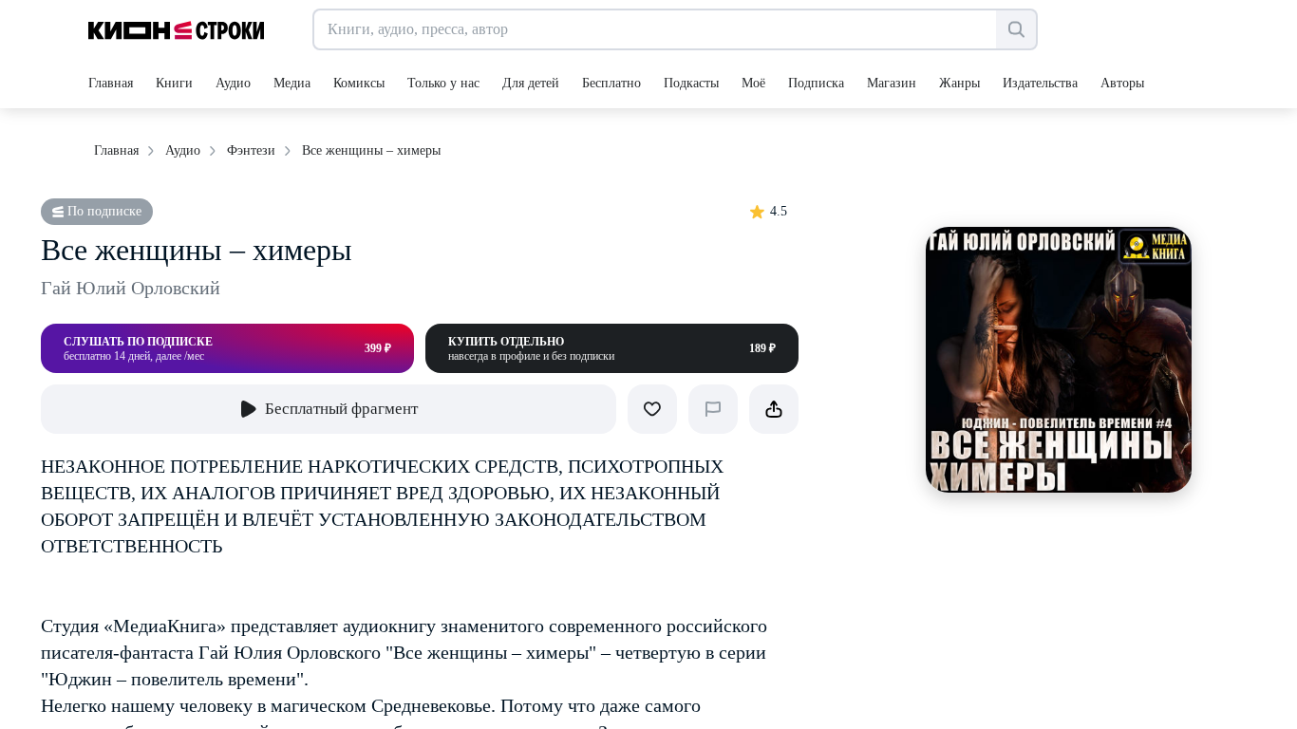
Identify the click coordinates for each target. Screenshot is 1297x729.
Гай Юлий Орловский (130, 287)
